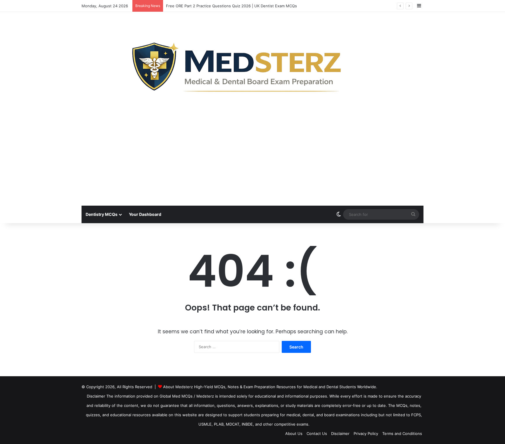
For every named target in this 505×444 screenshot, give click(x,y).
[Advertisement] (252, 162)
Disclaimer (340, 433)
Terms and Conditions (402, 433)
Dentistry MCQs (101, 214)
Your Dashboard (145, 214)
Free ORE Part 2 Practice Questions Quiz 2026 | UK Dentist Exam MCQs (231, 6)
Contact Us (317, 433)
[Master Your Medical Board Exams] (252, 65)
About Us (293, 433)
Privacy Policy (366, 433)
